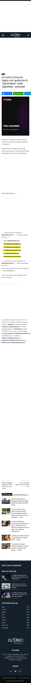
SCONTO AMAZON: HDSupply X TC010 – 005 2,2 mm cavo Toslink (7, 485)
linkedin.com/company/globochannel (13, 342)
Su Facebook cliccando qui (12, 244)
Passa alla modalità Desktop (9, 678)
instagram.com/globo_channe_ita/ (13, 340)
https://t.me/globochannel (11, 326)
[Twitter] (20, 671)
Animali (4, 513)
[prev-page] (3, 554)
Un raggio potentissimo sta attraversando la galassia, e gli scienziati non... (20, 577)
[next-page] (5, 554)
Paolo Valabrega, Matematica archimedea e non (22, 484)
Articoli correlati (7, 494)
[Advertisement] (15, 16)
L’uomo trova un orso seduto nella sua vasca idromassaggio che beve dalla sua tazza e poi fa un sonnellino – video (19, 513)
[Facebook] (11, 671)
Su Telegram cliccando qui (12, 247)
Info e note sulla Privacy (23, 678)
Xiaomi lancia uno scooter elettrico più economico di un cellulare (19, 585)
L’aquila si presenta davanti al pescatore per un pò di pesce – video (20, 538)
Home (3, 39)
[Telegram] (15, 671)
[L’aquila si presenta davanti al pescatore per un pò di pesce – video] (6, 538)
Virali (7, 39)
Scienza (4, 503)
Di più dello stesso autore (20, 494)
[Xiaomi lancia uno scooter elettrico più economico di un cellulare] (6, 586)
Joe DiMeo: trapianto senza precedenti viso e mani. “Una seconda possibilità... (19, 594)
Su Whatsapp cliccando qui (12, 250)
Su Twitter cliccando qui (11, 253)
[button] (3, 35)
